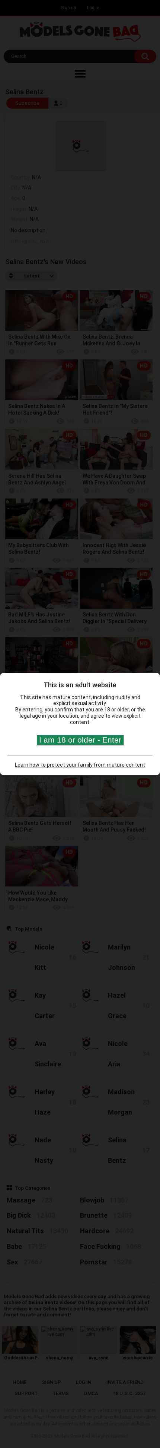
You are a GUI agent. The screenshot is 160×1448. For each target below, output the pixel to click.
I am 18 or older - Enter (80, 739)
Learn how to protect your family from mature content (80, 765)
